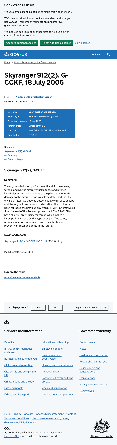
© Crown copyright (101, 436)
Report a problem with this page (91, 307)
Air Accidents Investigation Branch (34, 97)
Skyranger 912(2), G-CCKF (17, 151)
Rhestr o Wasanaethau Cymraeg (50, 418)
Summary (12, 155)
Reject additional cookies (56, 42)
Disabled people (13, 388)
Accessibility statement (50, 414)
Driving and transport (16, 394)
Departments (87, 342)
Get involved (86, 391)
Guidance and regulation (93, 355)
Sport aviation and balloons (43, 112)
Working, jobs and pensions (57, 394)
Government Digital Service (20, 422)
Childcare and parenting (18, 365)
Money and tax (50, 371)
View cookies (82, 42)
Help (7, 414)
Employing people (52, 348)
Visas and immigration (54, 388)
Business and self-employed (20, 358)
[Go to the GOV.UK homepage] (15, 54)
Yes (41, 307)
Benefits (9, 342)
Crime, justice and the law (19, 381)
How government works (93, 384)
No (58, 307)
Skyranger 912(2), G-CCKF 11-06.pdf (25, 241)
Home (7, 62)
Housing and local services (57, 365)
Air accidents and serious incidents (22, 277)
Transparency (87, 378)
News (82, 348)
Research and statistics (93, 361)
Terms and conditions (16, 418)
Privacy (17, 414)
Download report (16, 159)
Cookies (28, 414)
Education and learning (55, 342)
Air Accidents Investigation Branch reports (35, 62)
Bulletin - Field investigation (43, 116)
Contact (71, 414)
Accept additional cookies (21, 42)
